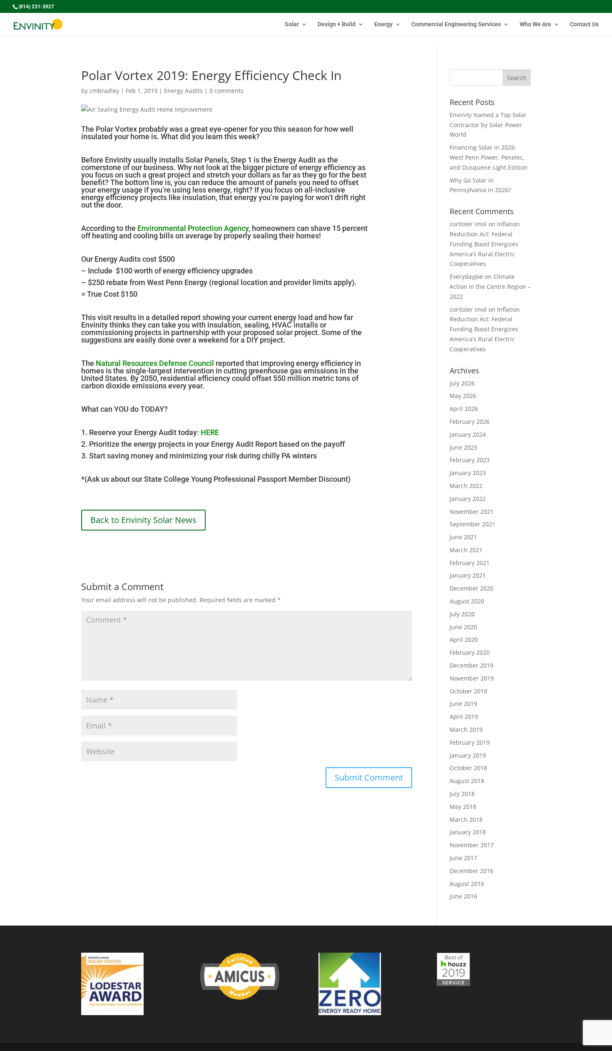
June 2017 (463, 858)
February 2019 (470, 742)
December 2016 (471, 871)
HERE (210, 432)
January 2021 (468, 575)
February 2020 (470, 652)
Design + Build (337, 24)
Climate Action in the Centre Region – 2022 (490, 286)
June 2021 (463, 537)
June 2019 (463, 704)
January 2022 (468, 499)
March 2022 (466, 486)
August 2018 (467, 781)
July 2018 (462, 794)
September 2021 (472, 524)
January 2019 (468, 755)
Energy (383, 24)
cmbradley (104, 91)
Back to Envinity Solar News (143, 520)
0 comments (226, 91)
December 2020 (471, 588)
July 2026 (462, 383)
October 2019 (468, 691)
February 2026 (470, 421)
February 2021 (470, 563)
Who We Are (535, 24)
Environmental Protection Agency (193, 228)
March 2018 (466, 819)
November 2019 (472, 678)
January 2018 (468, 832)
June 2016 (463, 896)
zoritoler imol (468, 224)
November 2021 (472, 511)
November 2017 (472, 845)
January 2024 (468, 434)
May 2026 (463, 396)
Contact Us (584, 24)
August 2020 (467, 601)
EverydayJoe (466, 276)
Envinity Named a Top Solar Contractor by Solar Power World (488, 125)
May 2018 (463, 807)
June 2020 (463, 627)
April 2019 (464, 717)
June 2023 (463, 447)
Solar (292, 24)
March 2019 (466, 729)
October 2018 (468, 768)
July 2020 (462, 614)
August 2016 (467, 884)
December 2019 (471, 665)
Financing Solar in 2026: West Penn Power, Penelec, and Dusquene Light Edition (488, 157)
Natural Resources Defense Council (155, 363)
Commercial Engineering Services (456, 24)
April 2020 (464, 639)
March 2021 (466, 550)
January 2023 (468, 473)
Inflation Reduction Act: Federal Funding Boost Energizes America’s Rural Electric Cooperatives (485, 244)
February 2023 (470, 460)
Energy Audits (183, 91)
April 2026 (464, 409)
